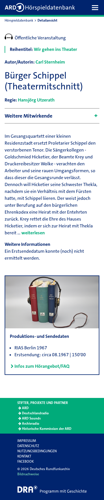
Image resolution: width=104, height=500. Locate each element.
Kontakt (24, 456)
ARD (25, 408)
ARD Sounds (31, 418)
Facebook (25, 461)
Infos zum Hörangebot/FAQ (41, 366)
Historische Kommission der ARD (46, 428)
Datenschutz (28, 446)
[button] (96, 7)
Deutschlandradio (35, 413)
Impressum (26, 440)
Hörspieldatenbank (19, 20)
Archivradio (30, 423)
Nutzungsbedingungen (37, 451)
